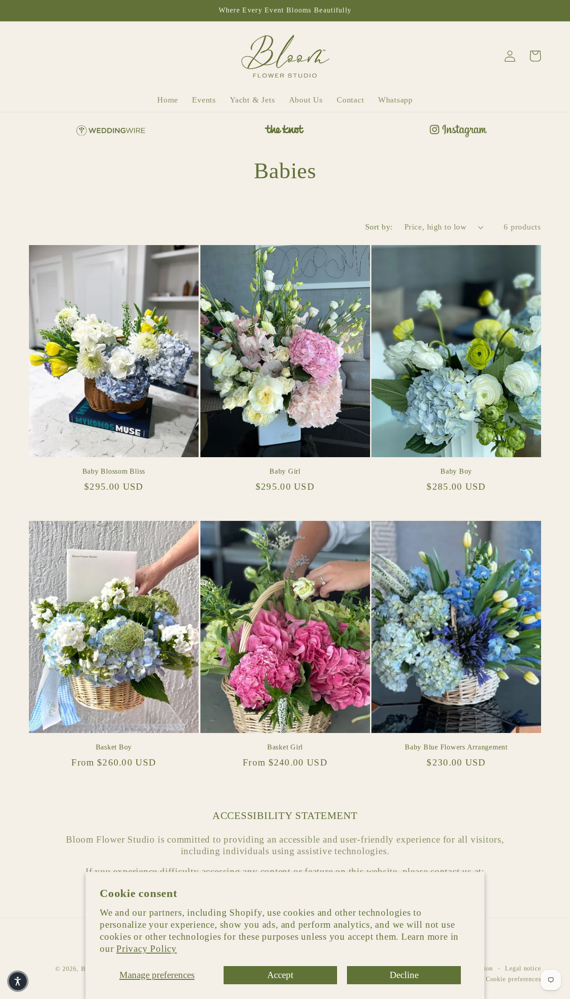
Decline (404, 975)
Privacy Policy (146, 948)
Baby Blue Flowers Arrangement (456, 747)
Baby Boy (456, 471)
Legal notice (523, 968)
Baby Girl (285, 471)
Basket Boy (114, 747)
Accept (280, 975)
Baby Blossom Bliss (114, 471)
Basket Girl (285, 747)
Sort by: (379, 226)
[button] (17, 981)
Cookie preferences (513, 979)
